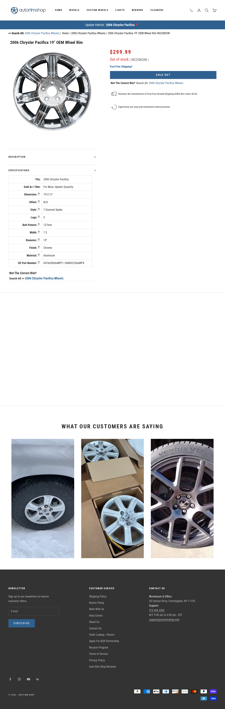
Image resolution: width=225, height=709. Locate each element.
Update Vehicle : (109, 25)
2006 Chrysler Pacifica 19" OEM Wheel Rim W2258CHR (139, 33)
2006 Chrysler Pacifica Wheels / (89, 33)
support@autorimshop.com (164, 619)
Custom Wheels (97, 10)
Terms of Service (98, 654)
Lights (120, 10)
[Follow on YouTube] (28, 679)
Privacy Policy (97, 660)
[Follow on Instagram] (19, 679)
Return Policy (96, 602)
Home (58, 10)
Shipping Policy (98, 596)
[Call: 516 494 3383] (191, 10)
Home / (66, 33)
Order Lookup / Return (101, 634)
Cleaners (157, 10)
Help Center (96, 615)
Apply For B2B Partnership (104, 641)
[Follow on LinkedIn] (37, 679)
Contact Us (95, 628)
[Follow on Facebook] (10, 679)
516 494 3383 (157, 610)
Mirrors (137, 10)
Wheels (74, 10)
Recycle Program (98, 647)
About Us (94, 622)
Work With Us (96, 609)
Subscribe (22, 623)
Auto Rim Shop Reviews (102, 666)
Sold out (163, 74)
